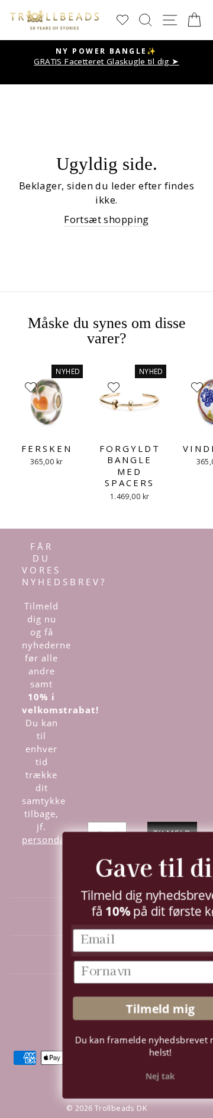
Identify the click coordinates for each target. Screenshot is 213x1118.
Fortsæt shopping (106, 219)
